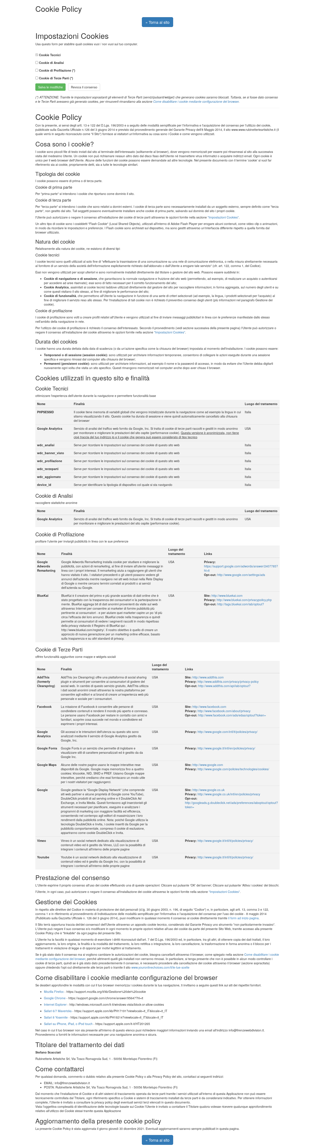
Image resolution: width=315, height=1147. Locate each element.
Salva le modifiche (50, 87)
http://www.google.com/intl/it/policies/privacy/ (228, 731)
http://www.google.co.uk (208, 790)
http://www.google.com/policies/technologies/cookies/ (233, 769)
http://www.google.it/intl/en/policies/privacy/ (226, 748)
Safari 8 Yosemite (56, 1017)
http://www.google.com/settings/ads (241, 575)
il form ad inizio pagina (243, 918)
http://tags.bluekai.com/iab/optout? (240, 604)
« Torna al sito (158, 22)
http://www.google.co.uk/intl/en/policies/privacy (229, 794)
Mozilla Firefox (54, 991)
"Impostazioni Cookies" (223, 217)
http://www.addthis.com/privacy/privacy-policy (228, 681)
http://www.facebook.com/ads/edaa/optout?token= (232, 715)
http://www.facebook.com (209, 706)
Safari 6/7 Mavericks (58, 1011)
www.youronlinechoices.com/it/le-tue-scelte (160, 967)
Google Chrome (55, 998)
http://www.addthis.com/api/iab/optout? (224, 686)
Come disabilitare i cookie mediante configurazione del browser (196, 101)
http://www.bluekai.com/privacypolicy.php (244, 600)
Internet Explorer (55, 1004)
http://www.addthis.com (208, 677)
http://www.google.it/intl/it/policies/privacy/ (225, 840)
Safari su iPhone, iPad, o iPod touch (68, 1024)
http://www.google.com (207, 765)
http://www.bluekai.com (227, 595)
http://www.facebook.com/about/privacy (224, 711)
